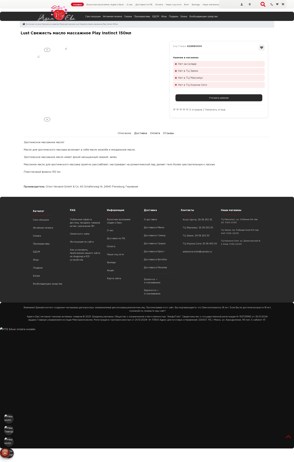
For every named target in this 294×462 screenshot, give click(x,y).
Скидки (77, 4)
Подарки (173, 16)
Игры (164, 16)
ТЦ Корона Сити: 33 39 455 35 (199, 243)
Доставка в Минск (154, 227)
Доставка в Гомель (154, 235)
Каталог (38, 211)
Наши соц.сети (173, 4)
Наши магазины (211, 4)
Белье (183, 16)
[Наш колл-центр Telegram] (9, 442)
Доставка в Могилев (155, 267)
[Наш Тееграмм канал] (9, 430)
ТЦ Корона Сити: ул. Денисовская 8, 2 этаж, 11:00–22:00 (241, 242)
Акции (110, 270)
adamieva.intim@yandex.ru (197, 251)
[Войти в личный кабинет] (241, 4)
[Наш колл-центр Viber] (9, 419)
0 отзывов (195, 109)
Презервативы (142, 16)
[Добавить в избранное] (262, 47)
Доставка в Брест (154, 251)
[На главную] (56, 14)
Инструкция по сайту (82, 242)
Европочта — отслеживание (152, 292)
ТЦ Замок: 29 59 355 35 (196, 235)
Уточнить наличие (219, 98)
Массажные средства (50, 24)
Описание (124, 133)
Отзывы (168, 133)
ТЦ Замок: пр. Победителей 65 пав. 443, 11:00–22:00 (240, 231)
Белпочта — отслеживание (152, 281)
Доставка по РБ (143, 4)
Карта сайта (114, 278)
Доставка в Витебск (155, 259)
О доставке (150, 219)
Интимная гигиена (112, 16)
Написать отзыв (215, 109)
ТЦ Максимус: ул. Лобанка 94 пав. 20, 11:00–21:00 (239, 220)
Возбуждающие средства (203, 16)
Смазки (128, 16)
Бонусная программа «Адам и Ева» (105, 4)
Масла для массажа (67, 24)
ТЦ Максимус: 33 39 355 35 (198, 227)
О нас (130, 4)
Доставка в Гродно (155, 243)
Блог (186, 4)
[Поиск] (263, 4)
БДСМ (155, 16)
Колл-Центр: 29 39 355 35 (197, 219)
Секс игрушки (93, 16)
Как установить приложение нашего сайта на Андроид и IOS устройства (85, 255)
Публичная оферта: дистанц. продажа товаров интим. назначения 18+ (85, 222)
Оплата (159, 4)
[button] (288, 436)
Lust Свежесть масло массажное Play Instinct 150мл (97, 24)
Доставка (140, 133)
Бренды (196, 4)
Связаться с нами (79, 234)
